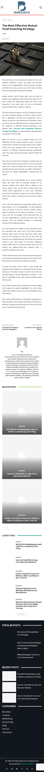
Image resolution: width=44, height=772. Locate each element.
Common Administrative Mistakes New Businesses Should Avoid (26, 590)
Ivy (5, 33)
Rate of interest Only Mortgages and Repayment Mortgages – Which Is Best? (29, 646)
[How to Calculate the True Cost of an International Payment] (9, 698)
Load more (21, 614)
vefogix (8, 371)
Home (4, 20)
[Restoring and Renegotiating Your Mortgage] (9, 634)
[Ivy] (22, 343)
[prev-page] (3, 527)
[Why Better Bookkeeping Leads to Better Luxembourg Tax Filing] (22, 413)
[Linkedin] (17, 769)
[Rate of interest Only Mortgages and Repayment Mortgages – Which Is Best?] (9, 645)
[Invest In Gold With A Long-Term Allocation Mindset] (22, 457)
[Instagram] (12, 769)
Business (21, 515)
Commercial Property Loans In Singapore (10, 328)
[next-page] (7, 527)
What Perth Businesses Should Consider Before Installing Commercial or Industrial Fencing (28, 605)
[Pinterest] (22, 769)
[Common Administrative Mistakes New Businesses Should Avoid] (8, 589)
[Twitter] (27, 769)
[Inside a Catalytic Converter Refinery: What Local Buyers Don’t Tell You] (22, 501)
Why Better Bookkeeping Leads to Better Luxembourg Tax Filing (22, 430)
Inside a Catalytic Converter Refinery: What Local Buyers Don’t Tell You (22, 519)
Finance (10, 20)
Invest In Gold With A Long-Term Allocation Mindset (22, 475)
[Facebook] (7, 769)
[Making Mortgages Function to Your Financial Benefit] (9, 657)
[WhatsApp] (32, 769)
